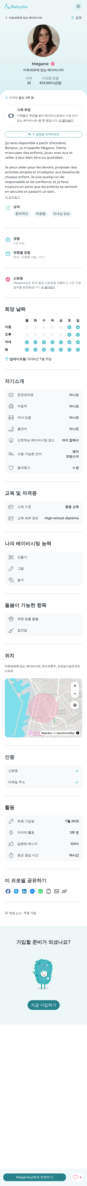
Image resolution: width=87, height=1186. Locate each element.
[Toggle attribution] (77, 733)
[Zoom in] (75, 686)
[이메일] (56, 891)
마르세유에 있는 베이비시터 (43, 70)
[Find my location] (75, 705)
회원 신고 (14, 913)
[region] (43, 707)
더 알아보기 (65, 120)
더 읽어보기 (12, 197)
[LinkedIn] (24, 891)
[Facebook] (8, 891)
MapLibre (46, 733)
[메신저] (32, 891)
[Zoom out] (75, 694)
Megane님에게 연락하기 (34, 1177)
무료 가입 (30, 913)
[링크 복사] (64, 891)
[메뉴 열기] (78, 6)
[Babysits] (16, 6)
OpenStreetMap (65, 733)
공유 (78, 18)
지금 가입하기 (43, 1005)
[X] (16, 891)
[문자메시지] (48, 891)
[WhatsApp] (40, 891)
